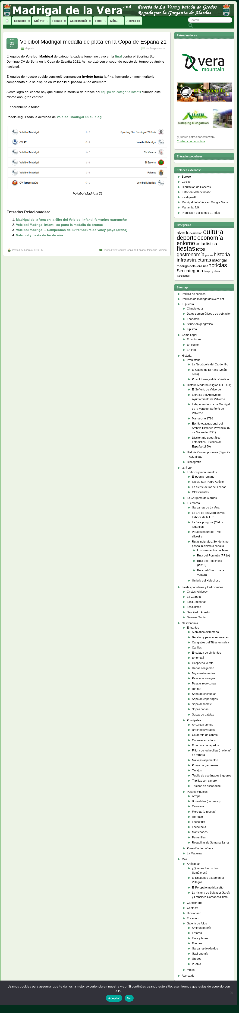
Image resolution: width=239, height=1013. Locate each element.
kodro (27, 250)
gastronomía (190, 254)
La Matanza (194, 853)
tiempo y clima (212, 271)
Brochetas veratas (203, 730)
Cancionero (194, 902)
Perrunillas (199, 837)
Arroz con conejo (202, 724)
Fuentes (197, 943)
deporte (29, 48)
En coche (193, 344)
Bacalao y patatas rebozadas (210, 637)
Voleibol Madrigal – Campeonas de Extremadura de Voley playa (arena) (71, 230)
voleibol (163, 250)
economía (210, 237)
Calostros (198, 806)
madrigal (219, 260)
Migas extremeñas (203, 673)
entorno (186, 243)
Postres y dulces (197, 791)
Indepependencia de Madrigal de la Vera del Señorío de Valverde (211, 409)
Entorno (197, 933)
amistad (197, 233)
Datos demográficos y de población (209, 313)
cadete (122, 250)
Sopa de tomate (202, 704)
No (129, 998)
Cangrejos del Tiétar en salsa (210, 642)
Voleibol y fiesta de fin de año (39, 235)
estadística (206, 243)
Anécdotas (193, 864)
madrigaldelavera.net (192, 266)
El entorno (193, 503)
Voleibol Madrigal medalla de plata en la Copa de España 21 (93, 41)
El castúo (192, 918)
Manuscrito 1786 (202, 418)
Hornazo (197, 816)
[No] (231, 993)
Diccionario (194, 913)
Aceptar (114, 998)
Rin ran (196, 688)
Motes (191, 969)
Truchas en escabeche (206, 786)
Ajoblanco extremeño (205, 632)
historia (222, 254)
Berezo (186, 176)
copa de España (136, 250)
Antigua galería (201, 928)
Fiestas (57, 20)
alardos (184, 232)
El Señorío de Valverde (206, 389)
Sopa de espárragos (205, 699)
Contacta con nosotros (191, 141)
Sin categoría (190, 270)
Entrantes (193, 627)
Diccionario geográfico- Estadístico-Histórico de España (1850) (207, 442)
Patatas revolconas (204, 683)
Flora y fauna (200, 938)
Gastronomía (78, 20)
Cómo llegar (189, 335)
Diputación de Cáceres (196, 187)
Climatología (195, 308)
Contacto (192, 908)
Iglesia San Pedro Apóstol (208, 481)
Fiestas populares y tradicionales (202, 587)
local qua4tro (190, 197)
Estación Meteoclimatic (196, 192)
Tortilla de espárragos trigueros (211, 775)
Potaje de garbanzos (205, 765)
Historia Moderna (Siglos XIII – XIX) (209, 385)
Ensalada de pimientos (206, 652)
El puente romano (203, 476)
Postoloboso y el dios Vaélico (210, 379)
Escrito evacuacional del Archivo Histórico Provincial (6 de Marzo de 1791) (211, 428)
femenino (152, 250)
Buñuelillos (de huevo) (206, 801)
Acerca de (133, 20)
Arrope (196, 796)
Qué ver (39, 20)
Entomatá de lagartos (205, 745)
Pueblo (196, 964)
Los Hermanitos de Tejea (213, 550)
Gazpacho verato (203, 663)
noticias (217, 265)
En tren (191, 350)
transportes (183, 275)
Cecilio (186, 181)
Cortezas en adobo (204, 740)
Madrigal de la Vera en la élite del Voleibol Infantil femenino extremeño (71, 219)
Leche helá (199, 827)
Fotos (98, 20)
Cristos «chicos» (197, 591)
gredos (209, 255)
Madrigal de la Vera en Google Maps (205, 202)
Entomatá (198, 657)
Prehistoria (194, 360)
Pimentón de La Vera (200, 848)
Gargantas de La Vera (206, 507)
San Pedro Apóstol (198, 612)
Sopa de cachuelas (204, 694)
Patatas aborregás (203, 678)
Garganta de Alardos (205, 948)
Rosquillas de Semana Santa (210, 842)
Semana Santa (196, 617)
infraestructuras (194, 259)
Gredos (196, 958)
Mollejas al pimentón (205, 760)
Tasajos (197, 770)
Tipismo (192, 329)
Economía (193, 319)
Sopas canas (200, 709)
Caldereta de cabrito (205, 735)
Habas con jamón (203, 668)
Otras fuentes (200, 492)
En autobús (194, 339)
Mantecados (200, 832)
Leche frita (198, 822)
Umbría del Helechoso (206, 580)
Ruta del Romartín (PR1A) (213, 555)
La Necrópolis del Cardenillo (210, 364)
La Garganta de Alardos (202, 498)
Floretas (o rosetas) (204, 811)
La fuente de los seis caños (209, 487)
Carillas (197, 647)
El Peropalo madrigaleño (207, 887)
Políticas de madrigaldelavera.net (203, 299)
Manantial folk (190, 207)
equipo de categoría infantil (121, 92)
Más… (114, 20)
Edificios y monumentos (202, 472)
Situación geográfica (200, 324)
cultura (213, 232)
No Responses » (155, 48)
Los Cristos (194, 607)
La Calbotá (194, 596)
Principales (194, 720)
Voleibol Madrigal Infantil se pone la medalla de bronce (59, 225)
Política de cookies (193, 294)
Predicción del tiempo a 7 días (201, 212)
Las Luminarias (196, 602)
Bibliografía (194, 462)
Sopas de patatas (203, 714)
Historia (187, 355)
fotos (200, 249)
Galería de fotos (197, 923)
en (79, 117)
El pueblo (20, 20)
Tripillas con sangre (204, 780)
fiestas (186, 248)
